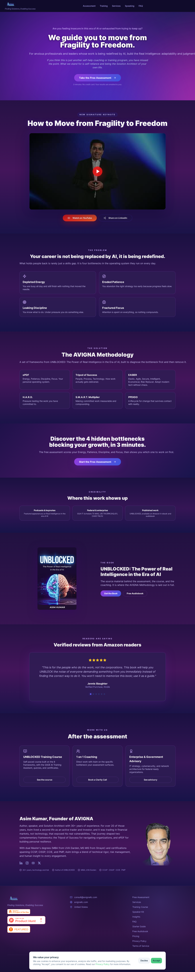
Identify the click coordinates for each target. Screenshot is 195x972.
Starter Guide (139, 926)
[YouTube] (33, 863)
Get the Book (110, 593)
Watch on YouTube (82, 218)
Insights (136, 916)
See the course (44, 779)
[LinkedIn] (21, 863)
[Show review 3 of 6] (96, 694)
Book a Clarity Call (97, 779)
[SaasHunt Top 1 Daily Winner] (35, 911)
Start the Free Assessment (95, 461)
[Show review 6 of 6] (104, 694)
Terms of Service (140, 946)
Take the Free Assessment (95, 77)
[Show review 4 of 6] (99, 694)
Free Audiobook (135, 593)
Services (116, 6)
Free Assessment (140, 897)
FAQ (141, 6)
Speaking (129, 6)
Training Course (140, 907)
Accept (156, 960)
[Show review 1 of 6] (90, 694)
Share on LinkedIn (117, 218)
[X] (39, 863)
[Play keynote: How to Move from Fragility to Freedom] (97, 171)
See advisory (150, 779)
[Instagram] (27, 863)
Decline (144, 960)
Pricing (135, 936)
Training (104, 6)
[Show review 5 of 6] (101, 694)
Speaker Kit (138, 912)
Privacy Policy (103, 964)
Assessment (89, 6)
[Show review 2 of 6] (93, 694)
